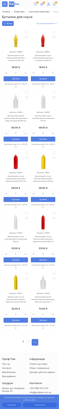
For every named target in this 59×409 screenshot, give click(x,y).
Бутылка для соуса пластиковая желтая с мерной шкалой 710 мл (43, 178)
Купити (16, 79)
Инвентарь (19, 11)
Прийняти (11, 405)
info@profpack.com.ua (40, 392)
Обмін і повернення (39, 368)
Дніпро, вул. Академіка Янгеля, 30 (13, 389)
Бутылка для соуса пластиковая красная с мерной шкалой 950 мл (43, 238)
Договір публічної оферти (42, 372)
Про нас (6, 364)
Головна (6, 11)
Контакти (6, 368)
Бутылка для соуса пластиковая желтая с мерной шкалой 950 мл (16, 299)
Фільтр (9, 24)
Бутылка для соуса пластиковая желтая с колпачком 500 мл (15, 57)
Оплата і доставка (38, 364)
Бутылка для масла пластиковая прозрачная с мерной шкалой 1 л (43, 299)
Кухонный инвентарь (39, 11)
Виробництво (9, 372)
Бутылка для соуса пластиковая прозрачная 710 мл (43, 118)
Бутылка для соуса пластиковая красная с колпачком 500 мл (43, 57)
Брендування (9, 376)
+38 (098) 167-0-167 (39, 388)
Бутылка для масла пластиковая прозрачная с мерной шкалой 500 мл (16, 118)
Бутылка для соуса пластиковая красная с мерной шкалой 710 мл (16, 178)
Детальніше (40, 405)
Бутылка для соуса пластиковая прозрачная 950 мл (16, 238)
